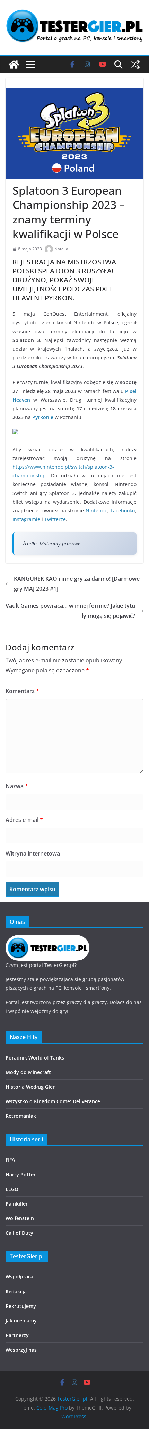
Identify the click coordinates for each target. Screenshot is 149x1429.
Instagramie (26, 519)
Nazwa (17, 786)
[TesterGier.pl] (14, 64)
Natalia (61, 249)
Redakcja (16, 1291)
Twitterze (55, 519)
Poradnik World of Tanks (35, 1057)
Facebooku (123, 510)
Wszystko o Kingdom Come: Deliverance (53, 1101)
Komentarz (22, 691)
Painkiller (17, 1203)
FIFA (10, 1159)
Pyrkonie (42, 417)
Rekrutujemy (21, 1306)
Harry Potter (21, 1174)
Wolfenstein (20, 1218)
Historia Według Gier (30, 1086)
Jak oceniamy (21, 1320)
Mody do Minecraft (28, 1072)
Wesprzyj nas (21, 1349)
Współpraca (19, 1276)
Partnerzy (17, 1335)
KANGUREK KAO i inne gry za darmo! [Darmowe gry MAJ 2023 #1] (77, 584)
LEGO (12, 1189)
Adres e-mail (24, 820)
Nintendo (96, 510)
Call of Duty (19, 1233)
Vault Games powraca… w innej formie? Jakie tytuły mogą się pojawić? (70, 611)
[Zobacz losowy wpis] (135, 64)
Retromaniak (21, 1116)
